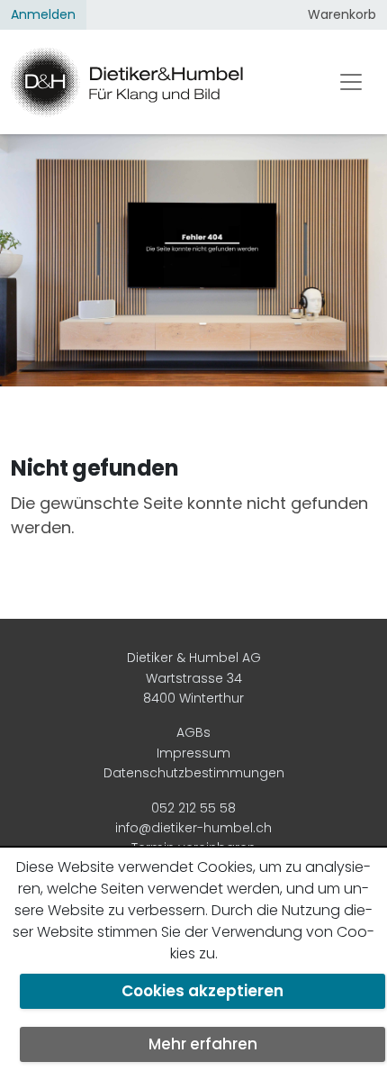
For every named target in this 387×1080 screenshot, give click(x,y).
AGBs (193, 732)
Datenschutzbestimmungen (194, 773)
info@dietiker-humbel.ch (193, 828)
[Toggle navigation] (351, 82)
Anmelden (43, 14)
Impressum (193, 753)
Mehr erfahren (202, 1044)
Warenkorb (342, 14)
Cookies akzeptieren (203, 991)
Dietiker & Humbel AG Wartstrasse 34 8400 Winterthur (194, 678)
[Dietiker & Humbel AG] (157, 82)
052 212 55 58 (193, 808)
